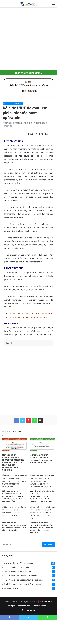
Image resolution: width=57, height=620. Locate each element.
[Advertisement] (28, 39)
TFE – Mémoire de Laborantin (16, 567)
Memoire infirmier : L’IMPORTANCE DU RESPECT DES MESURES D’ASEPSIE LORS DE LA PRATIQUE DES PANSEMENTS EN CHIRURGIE (13, 462)
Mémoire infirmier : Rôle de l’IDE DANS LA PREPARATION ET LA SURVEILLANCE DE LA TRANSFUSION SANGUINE (42, 496)
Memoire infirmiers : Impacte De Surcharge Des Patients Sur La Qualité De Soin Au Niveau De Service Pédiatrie (41, 527)
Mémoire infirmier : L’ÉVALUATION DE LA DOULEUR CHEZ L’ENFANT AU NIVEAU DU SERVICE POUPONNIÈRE (13, 496)
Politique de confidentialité (19, 606)
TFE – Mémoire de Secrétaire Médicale (20, 576)
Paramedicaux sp (11, 588)
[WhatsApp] (34, 420)
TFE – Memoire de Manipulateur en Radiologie (23, 580)
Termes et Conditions (40, 606)
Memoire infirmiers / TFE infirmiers (12, 103)
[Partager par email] (40, 420)
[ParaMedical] (28, 3)
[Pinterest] (28, 420)
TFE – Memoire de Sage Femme (17, 571)
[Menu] (53, 4)
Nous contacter (28, 610)
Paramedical (47, 601)
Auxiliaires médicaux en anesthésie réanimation (24, 584)
